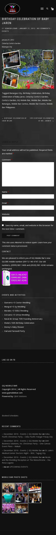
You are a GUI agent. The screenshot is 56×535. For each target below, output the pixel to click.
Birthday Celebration (32, 93)
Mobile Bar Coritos (19, 103)
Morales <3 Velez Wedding (16, 310)
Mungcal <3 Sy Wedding (14, 306)
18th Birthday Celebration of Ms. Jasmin (42, 119)
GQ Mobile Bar (23, 100)
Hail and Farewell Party (14, 331)
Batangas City (16, 93)
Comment (7, 159)
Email (5, 203)
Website (6, 214)
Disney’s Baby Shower (14, 327)
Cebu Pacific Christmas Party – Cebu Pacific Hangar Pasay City (27, 435)
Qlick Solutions (20, 396)
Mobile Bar (36, 100)
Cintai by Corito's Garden (37, 96)
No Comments (43, 28)
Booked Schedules (10, 415)
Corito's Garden (9, 100)
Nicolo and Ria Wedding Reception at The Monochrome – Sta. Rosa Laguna (26, 460)
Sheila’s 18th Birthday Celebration (19, 323)
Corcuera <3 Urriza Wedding (17, 314)
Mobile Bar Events (37, 103)
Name (5, 191)
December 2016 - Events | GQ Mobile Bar (23, 434)
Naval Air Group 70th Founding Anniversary (23, 318)
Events (5, 31)
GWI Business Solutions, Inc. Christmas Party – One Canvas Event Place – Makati (26, 443)
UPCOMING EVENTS (19, 466)
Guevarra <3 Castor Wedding (17, 302)
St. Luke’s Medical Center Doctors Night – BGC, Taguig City (27, 451)
